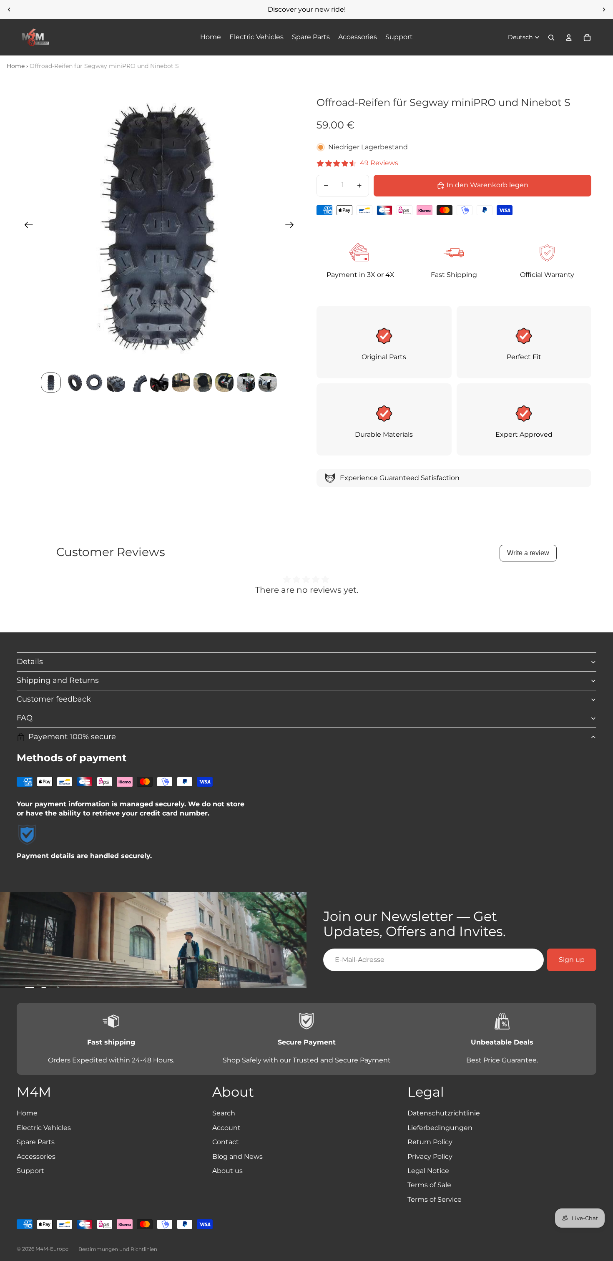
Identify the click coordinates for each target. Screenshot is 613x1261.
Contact (225, 1142)
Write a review (528, 552)
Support (30, 1171)
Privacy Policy (429, 1156)
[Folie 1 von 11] (51, 382)
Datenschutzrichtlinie (443, 1113)
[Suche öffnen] (551, 37)
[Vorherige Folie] (9, 9)
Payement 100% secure (72, 736)
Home (16, 66)
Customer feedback (54, 699)
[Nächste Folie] (604, 9)
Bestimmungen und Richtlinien (117, 1249)
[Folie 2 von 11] (72, 382)
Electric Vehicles (44, 1128)
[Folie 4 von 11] (116, 382)
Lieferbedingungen (439, 1128)
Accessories (36, 1156)
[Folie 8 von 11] (202, 382)
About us (227, 1171)
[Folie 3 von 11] (94, 382)
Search (223, 1113)
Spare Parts (36, 1142)
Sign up (572, 960)
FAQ (25, 717)
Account (226, 1128)
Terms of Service (434, 1199)
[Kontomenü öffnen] (569, 37)
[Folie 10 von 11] (246, 382)
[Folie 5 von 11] (137, 382)
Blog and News (237, 1156)
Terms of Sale (429, 1185)
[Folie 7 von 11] (181, 382)
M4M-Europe (51, 1249)
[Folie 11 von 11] (268, 382)
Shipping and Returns (58, 680)
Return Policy (429, 1142)
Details (30, 661)
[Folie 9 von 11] (224, 382)
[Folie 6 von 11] (159, 382)
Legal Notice (428, 1171)
